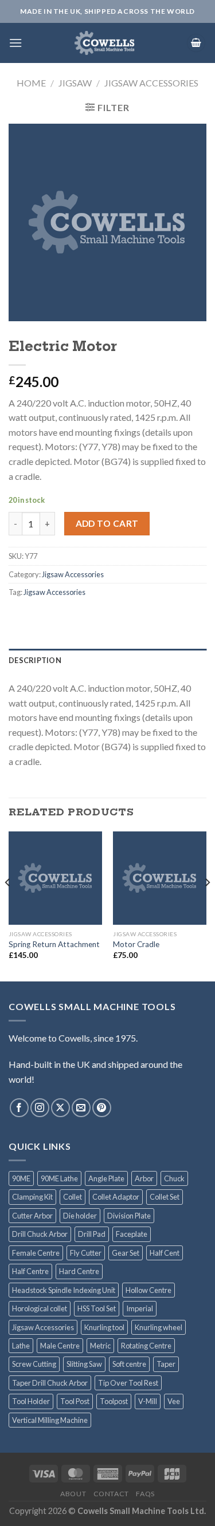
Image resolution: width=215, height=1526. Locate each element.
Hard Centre (79, 1271)
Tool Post (74, 1401)
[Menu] (15, 43)
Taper (166, 1364)
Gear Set (125, 1252)
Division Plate (129, 1215)
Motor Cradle (136, 944)
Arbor (144, 1178)
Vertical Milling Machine (50, 1420)
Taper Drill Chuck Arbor (50, 1382)
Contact (111, 1493)
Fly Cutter (85, 1252)
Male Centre (60, 1345)
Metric (100, 1345)
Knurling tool (104, 1327)
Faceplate (131, 1234)
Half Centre (30, 1271)
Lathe (21, 1345)
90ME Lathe (59, 1178)
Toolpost (114, 1401)
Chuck (174, 1178)
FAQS (145, 1493)
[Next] (207, 905)
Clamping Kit (32, 1196)
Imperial (139, 1308)
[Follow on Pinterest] (101, 1107)
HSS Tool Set (96, 1308)
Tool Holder (31, 1401)
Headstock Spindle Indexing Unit (63, 1290)
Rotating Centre (146, 1345)
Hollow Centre (148, 1290)
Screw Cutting (34, 1364)
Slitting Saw (84, 1364)
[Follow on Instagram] (39, 1107)
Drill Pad (91, 1234)
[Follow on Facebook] (19, 1107)
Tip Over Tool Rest (128, 1382)
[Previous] (8, 905)
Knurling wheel (158, 1327)
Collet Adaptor (115, 1196)
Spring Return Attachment (54, 944)
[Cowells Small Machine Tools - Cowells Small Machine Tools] (104, 43)
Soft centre (129, 1364)
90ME (21, 1178)
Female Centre (36, 1252)
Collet (72, 1196)
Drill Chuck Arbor (40, 1234)
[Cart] (196, 43)
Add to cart (107, 523)
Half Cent (164, 1252)
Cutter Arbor (32, 1215)
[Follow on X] (60, 1107)
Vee (173, 1401)
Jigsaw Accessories (151, 82)
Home (31, 82)
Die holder (80, 1215)
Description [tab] (35, 660)
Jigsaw (75, 82)
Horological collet (39, 1308)
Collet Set (164, 1196)
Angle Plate (106, 1178)
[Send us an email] (81, 1107)
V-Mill (147, 1401)
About (73, 1493)
